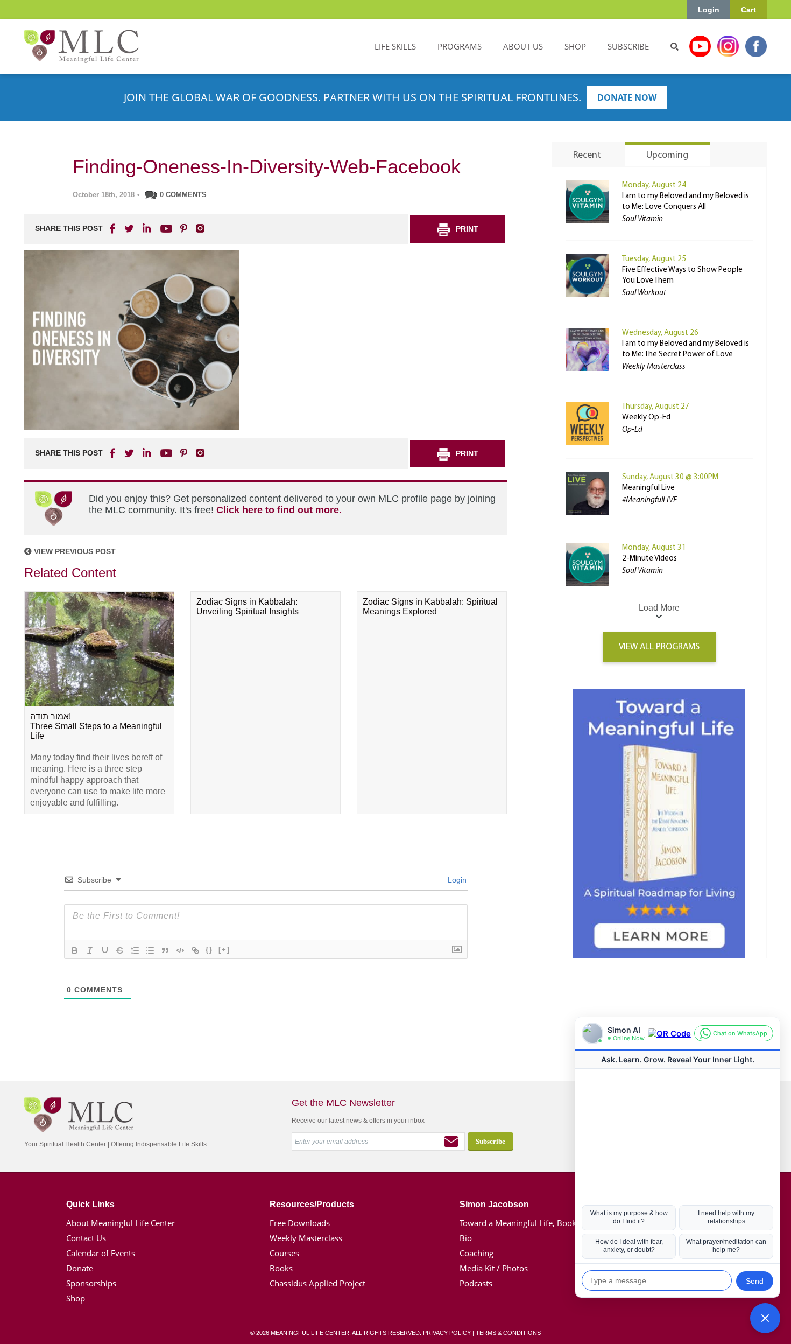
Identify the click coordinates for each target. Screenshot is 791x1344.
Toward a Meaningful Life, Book (518, 1222)
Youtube (700, 46)
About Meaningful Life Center (120, 1222)
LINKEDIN (145, 228)
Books (281, 1268)
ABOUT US (523, 46)
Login (708, 9)
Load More (659, 607)
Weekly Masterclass (306, 1238)
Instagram (728, 46)
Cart (748, 9)
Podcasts (476, 1283)
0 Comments (183, 195)
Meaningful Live (648, 488)
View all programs (659, 647)
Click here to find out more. (279, 510)
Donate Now (626, 97)
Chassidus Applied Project (317, 1283)
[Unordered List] (150, 950)
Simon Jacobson (494, 1204)
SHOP (575, 46)
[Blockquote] (165, 950)
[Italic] (89, 950)
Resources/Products (312, 1204)
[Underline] (104, 950)
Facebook (756, 46)
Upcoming (667, 155)
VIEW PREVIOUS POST (74, 551)
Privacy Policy (447, 1332)
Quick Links (90, 1204)
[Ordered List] (135, 950)
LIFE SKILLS (395, 46)
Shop (75, 1298)
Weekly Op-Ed (646, 418)
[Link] (195, 950)
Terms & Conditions (508, 1332)
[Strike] (120, 950)
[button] (765, 1318)
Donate (79, 1268)
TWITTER (129, 228)
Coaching (476, 1253)
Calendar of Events (100, 1253)
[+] (224, 950)
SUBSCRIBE (628, 46)
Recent (587, 155)
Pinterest (183, 228)
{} (209, 950)
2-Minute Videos (649, 559)
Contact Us (86, 1238)
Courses (284, 1253)
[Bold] (74, 950)
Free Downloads (300, 1222)
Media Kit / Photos (494, 1268)
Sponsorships (91, 1283)
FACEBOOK (113, 228)
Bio (466, 1238)
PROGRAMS (459, 46)
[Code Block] (180, 950)
